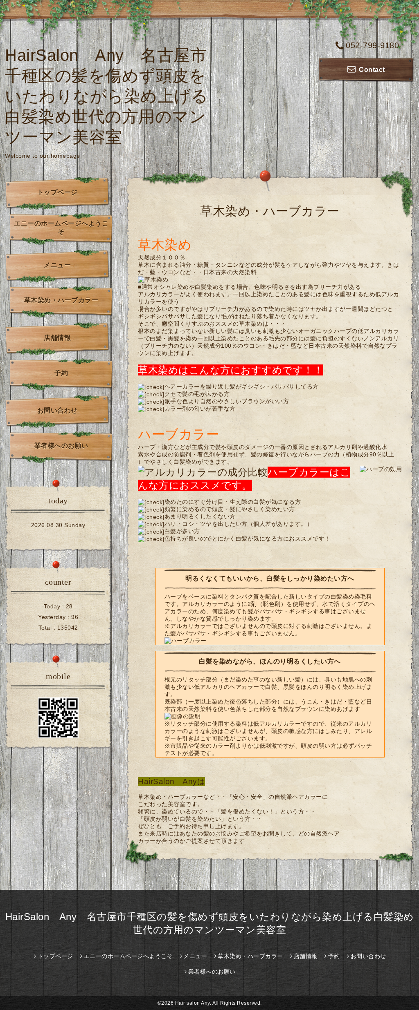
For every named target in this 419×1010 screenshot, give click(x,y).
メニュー (57, 264)
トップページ (57, 192)
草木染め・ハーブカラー (61, 300)
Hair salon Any (192, 1003)
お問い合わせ (57, 410)
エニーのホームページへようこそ (61, 227)
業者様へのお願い (61, 445)
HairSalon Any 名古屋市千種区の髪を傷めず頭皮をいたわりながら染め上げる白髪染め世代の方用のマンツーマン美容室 (106, 96)
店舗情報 (57, 337)
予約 (61, 372)
